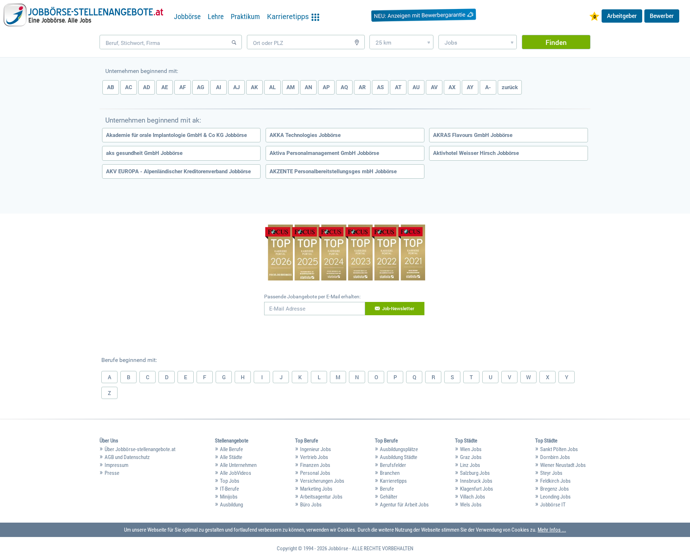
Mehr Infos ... (552, 530)
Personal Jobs (315, 473)
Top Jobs (229, 481)
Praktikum (245, 16)
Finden (556, 42)
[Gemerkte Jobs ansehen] (594, 17)
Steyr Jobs (551, 473)
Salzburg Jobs (475, 473)
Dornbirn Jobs (555, 457)
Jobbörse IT (553, 504)
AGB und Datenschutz (127, 457)
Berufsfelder (393, 465)
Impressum (116, 465)
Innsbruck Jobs (476, 481)
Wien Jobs (471, 449)
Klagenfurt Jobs (476, 489)
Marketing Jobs (316, 489)
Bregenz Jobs (554, 489)
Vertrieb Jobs (314, 457)
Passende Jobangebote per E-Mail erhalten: (312, 296)
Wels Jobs (471, 504)
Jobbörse (187, 16)
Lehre (216, 16)
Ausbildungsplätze (399, 449)
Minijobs (229, 497)
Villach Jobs (472, 497)
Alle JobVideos (235, 473)
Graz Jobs (471, 457)
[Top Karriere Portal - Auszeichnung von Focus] (345, 253)
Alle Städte (231, 457)
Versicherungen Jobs (322, 481)
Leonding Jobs (555, 497)
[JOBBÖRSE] (83, 15)
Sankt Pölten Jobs (559, 449)
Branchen (390, 473)
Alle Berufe (231, 449)
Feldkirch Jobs (555, 481)
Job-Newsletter (398, 308)
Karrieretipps (393, 481)
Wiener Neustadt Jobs (563, 465)
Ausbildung (231, 504)
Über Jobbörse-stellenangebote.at (140, 449)
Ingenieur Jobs (315, 449)
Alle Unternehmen (238, 465)
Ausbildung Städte (398, 457)
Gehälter (388, 497)
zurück (510, 87)
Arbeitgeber (622, 16)
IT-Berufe (229, 489)
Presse (112, 473)
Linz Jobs (470, 465)
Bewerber (662, 16)
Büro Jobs (311, 504)
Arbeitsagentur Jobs (321, 497)
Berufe (387, 489)
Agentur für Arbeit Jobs (404, 504)
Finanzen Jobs (315, 465)
